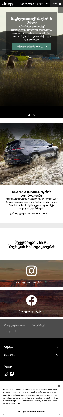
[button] (33, 3)
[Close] (59, 386)
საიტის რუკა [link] (38, 325)
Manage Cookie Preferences (31, 411)
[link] (7, 3)
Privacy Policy (35, 401)
